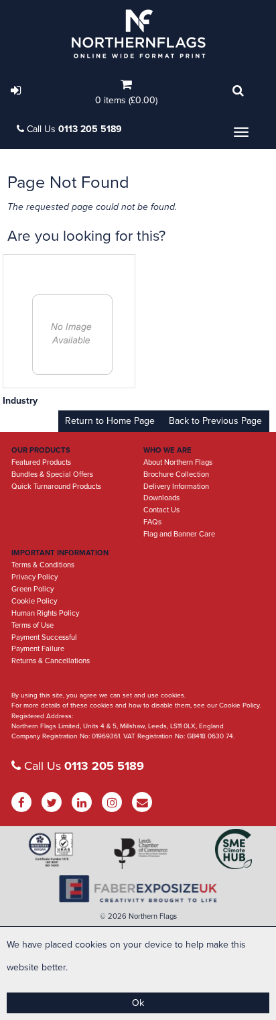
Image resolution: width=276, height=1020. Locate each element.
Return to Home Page (110, 421)
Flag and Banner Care (179, 534)
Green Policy (32, 589)
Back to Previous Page (215, 421)
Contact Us (161, 510)
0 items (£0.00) (126, 100)
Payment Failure (37, 648)
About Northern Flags (177, 462)
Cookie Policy (34, 601)
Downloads (161, 498)
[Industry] (72, 334)
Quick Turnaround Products (56, 486)
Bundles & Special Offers (52, 474)
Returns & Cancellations (50, 661)
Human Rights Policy (45, 613)
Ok (138, 1003)
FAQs (152, 522)
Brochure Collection (176, 474)
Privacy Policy (34, 577)
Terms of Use (32, 625)
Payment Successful (44, 637)
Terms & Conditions (42, 565)
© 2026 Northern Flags (138, 916)
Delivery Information (176, 486)
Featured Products (41, 462)
